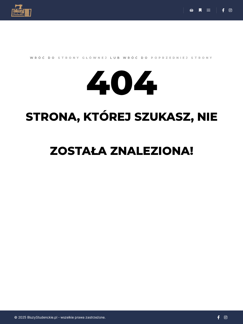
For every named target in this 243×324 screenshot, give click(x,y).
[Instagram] (230, 10)
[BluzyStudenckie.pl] (21, 10)
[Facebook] (223, 10)
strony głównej (83, 58)
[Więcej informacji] (200, 10)
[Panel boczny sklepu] (191, 10)
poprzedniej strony (182, 58)
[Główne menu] (208, 10)
